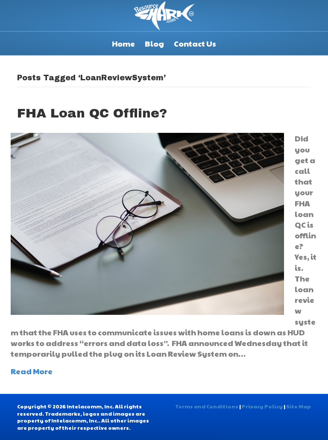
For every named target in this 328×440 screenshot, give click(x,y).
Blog (154, 43)
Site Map (298, 406)
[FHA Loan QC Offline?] (147, 222)
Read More (32, 371)
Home (123, 43)
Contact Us (195, 43)
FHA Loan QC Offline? (92, 113)
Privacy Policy (262, 406)
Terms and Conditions (206, 406)
